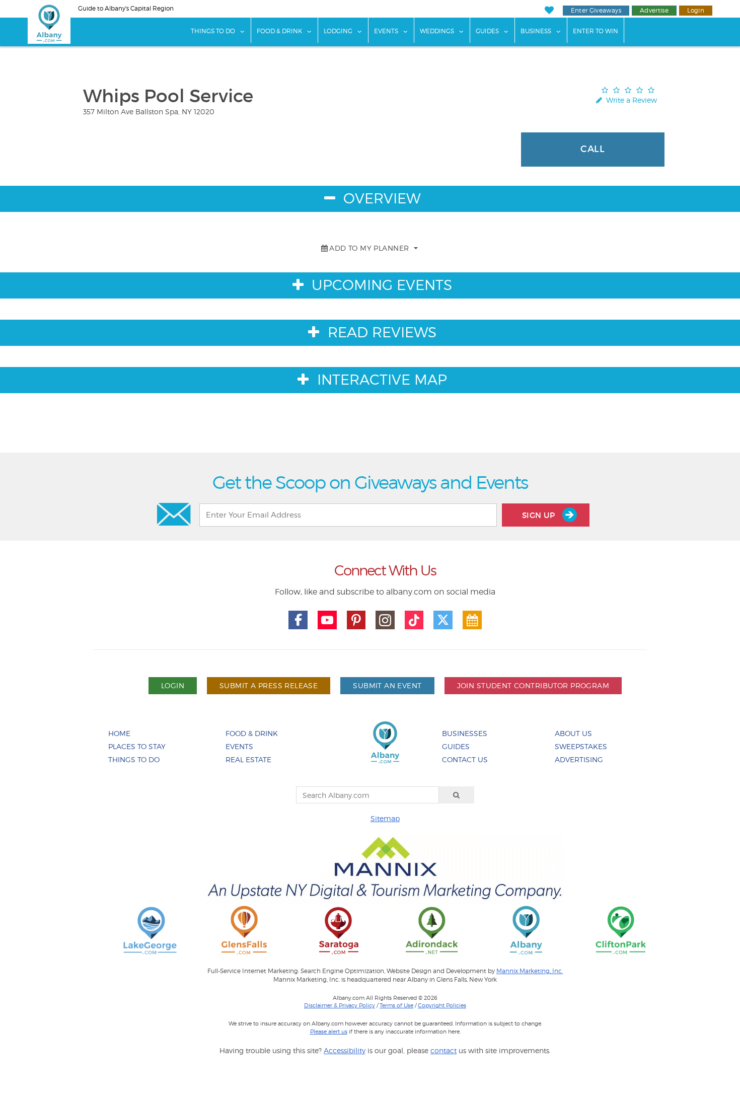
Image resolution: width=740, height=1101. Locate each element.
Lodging (338, 31)
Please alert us (328, 1031)
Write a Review (630, 100)
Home (119, 733)
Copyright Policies (442, 1005)
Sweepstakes (581, 746)
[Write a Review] (628, 90)
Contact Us (465, 759)
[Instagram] (385, 620)
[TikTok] (414, 620)
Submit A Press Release (268, 685)
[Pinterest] (356, 620)
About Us (573, 733)
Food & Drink (279, 31)
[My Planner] (472, 620)
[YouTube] (327, 620)
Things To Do (213, 31)
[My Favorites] (549, 10)
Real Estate (248, 759)
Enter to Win (595, 31)
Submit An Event (387, 685)
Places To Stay (137, 746)
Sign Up (539, 515)
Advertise (654, 10)
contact (443, 1050)
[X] (443, 620)
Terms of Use (396, 1005)
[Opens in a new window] (150, 929)
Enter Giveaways (596, 10)
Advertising (579, 759)
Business (536, 31)
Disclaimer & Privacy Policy (339, 1005)
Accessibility (344, 1050)
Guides (487, 31)
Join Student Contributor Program (533, 685)
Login (695, 10)
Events (386, 31)
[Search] (456, 794)
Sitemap (385, 818)
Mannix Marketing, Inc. (529, 971)
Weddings (437, 31)
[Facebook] (298, 620)
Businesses (464, 733)
